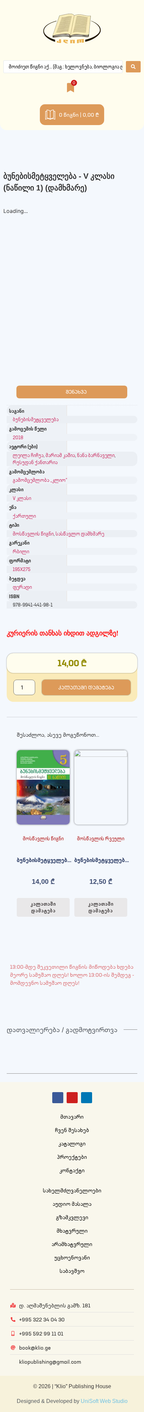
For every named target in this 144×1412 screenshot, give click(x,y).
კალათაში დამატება (86, 687)
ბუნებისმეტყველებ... (44, 860)
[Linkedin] (86, 1097)
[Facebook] (57, 1097)
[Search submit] (133, 66)
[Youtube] (72, 1097)
